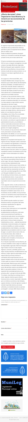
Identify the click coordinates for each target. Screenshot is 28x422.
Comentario (4, 304)
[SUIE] (14, 375)
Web (2, 334)
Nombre (3, 322)
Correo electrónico (6, 328)
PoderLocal (3, 24)
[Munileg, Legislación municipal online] (12, 396)
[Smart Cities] (12, 411)
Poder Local (16, 419)
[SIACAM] (14, 361)
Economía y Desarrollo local (8, 11)
